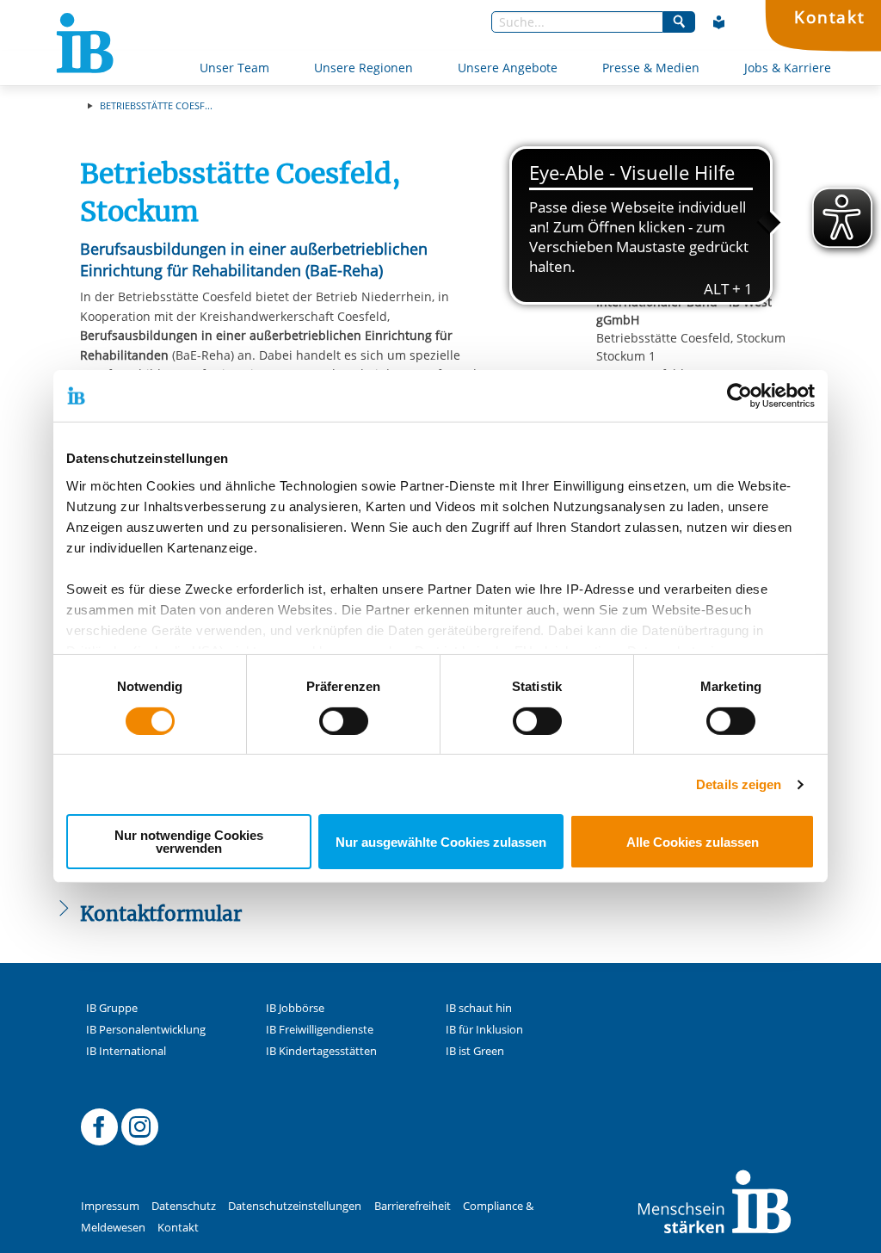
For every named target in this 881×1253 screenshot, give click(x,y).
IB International (126, 1051)
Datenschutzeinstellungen (294, 1206)
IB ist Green (475, 1051)
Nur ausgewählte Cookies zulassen (441, 842)
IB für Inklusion (484, 1029)
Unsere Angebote (508, 67)
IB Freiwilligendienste (319, 1029)
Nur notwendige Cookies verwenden (188, 841)
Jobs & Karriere (787, 67)
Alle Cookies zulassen (692, 842)
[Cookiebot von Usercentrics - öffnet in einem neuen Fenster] (739, 396)
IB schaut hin (479, 1008)
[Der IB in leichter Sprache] (719, 22)
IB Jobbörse (295, 1008)
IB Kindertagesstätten (321, 1051)
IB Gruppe (112, 1008)
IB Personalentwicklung (146, 1029)
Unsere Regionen (363, 67)
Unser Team (234, 67)
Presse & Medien (650, 67)
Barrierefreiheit (412, 1206)
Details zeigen (738, 784)
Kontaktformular (709, 269)
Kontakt (830, 17)
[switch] (343, 721)
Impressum (110, 1206)
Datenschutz (183, 1206)
